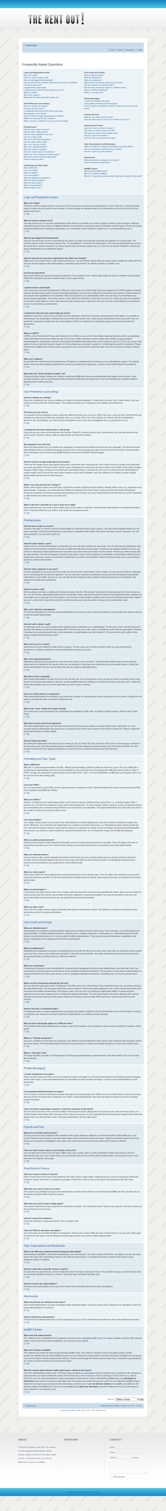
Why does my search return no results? (99, 130)
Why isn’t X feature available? (95, 173)
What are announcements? (34, 180)
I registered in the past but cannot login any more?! (44, 90)
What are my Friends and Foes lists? (98, 117)
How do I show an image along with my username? (44, 116)
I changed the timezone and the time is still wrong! (43, 111)
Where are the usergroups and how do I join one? (103, 82)
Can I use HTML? (31, 170)
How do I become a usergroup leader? (99, 85)
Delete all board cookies (110, 1406)
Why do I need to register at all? (36, 77)
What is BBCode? (31, 168)
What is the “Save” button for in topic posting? (41, 154)
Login (140, 50)
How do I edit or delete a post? (36, 132)
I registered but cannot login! (35, 88)
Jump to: (110, 1399)
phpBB (72, 1410)
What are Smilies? (31, 173)
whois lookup (86, 1376)
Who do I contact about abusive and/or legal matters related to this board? (113, 176)
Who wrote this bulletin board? (96, 171)
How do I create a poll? (33, 137)
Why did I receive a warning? (35, 149)
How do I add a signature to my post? (38, 134)
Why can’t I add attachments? (35, 147)
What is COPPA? (30, 93)
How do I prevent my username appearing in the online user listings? (50, 82)
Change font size (139, 44)
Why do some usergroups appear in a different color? (105, 88)
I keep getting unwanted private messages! (101, 103)
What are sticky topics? (33, 183)
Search (120, 50)
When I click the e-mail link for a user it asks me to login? (46, 121)
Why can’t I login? (31, 75)
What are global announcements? (37, 178)
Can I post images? (31, 175)
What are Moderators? (93, 77)
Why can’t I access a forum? (35, 144)
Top (28, 214)
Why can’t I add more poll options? (37, 139)
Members (130, 50)
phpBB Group (97, 1338)
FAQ (112, 50)
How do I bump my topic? (34, 159)
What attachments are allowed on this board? (101, 160)
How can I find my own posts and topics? (100, 138)
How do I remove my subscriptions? (98, 151)
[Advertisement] (83, 56)
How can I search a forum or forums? (99, 128)
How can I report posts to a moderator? (39, 152)
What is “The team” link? (93, 93)
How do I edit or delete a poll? (35, 142)
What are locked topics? (33, 185)
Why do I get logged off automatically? (38, 80)
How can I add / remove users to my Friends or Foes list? (107, 119)
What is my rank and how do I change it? (40, 118)
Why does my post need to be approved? (40, 157)
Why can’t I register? (32, 95)
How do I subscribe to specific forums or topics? (103, 149)
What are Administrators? (94, 75)
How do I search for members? (96, 135)
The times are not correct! (34, 108)
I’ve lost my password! (33, 85)
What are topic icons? (32, 188)
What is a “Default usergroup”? (96, 90)
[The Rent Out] (52, 29)
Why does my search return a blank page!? (101, 133)
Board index (32, 45)
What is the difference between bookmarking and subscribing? (108, 146)
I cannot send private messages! (97, 101)
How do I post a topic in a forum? (37, 129)
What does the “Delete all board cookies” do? (41, 97)
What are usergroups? (93, 80)
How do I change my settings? (36, 106)
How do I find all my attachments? (97, 162)
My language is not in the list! (35, 114)
